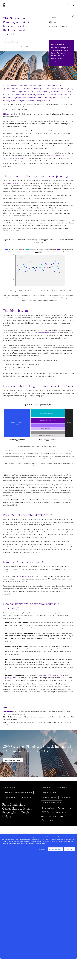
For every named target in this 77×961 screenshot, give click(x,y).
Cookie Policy (35, 841)
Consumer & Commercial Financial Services (18, 47)
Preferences (42, 849)
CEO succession (8, 114)
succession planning (46, 107)
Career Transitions (61, 787)
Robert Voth (7, 712)
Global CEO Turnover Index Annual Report (40, 333)
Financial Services (9, 787)
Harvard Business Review (14, 183)
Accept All (69, 849)
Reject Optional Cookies (55, 849)
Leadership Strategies (49, 792)
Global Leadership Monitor (26, 576)
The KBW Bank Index (28, 88)
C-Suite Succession (10, 797)
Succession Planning (11, 42)
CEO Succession (26, 797)
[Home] (7, 5)
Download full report (13, 760)
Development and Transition (51, 802)
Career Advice (46, 787)
